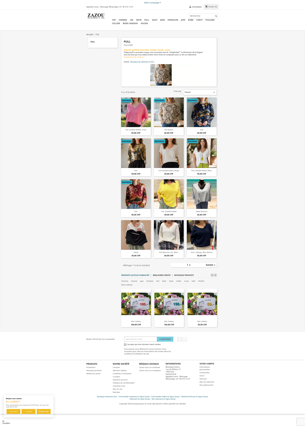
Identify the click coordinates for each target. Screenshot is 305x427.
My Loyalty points (206, 385)
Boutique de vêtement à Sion (142, 62)
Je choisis (28, 411)
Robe (190, 20)
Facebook (179, 339)
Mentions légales (120, 370)
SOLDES (144, 23)
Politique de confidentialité (123, 383)
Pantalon (173, 20)
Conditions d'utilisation (122, 373)
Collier (116, 23)
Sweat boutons (202, 211)
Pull (146, 20)
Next (215, 275)
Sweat (136, 252)
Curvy (199, 20)
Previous (212, 275)
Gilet (154, 20)
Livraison (116, 367)
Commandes (205, 372)
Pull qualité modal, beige (169, 170)
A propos (116, 377)
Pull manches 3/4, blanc (168, 252)
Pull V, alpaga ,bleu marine (202, 252)
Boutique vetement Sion (107, 396)
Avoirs (202, 376)
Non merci (13, 411)
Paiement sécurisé (120, 380)
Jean (162, 20)
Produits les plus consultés (135, 275)
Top (114, 20)
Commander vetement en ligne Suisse (134, 396)
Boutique (116, 392)
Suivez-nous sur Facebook (149, 367)
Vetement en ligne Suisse (140, 399)
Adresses (203, 379)
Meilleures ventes (161, 275)
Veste (139, 20)
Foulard (210, 20)
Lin (131, 20)
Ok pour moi (44, 411)
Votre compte (207, 363)
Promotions (90, 367)
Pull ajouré (168, 130)
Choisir (200, 92)
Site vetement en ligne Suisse (163, 399)
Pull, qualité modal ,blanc (201, 170)
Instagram (184, 339)
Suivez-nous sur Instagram (150, 370)
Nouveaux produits (184, 275)
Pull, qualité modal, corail (135, 130)
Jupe (183, 20)
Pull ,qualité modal (168, 211)
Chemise (123, 20)
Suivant (211, 265)
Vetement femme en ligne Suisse (194, 396)
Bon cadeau (136, 321)
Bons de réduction (207, 382)
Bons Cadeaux (130, 23)
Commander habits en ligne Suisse (165, 396)
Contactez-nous (119, 386)
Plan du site (117, 389)
